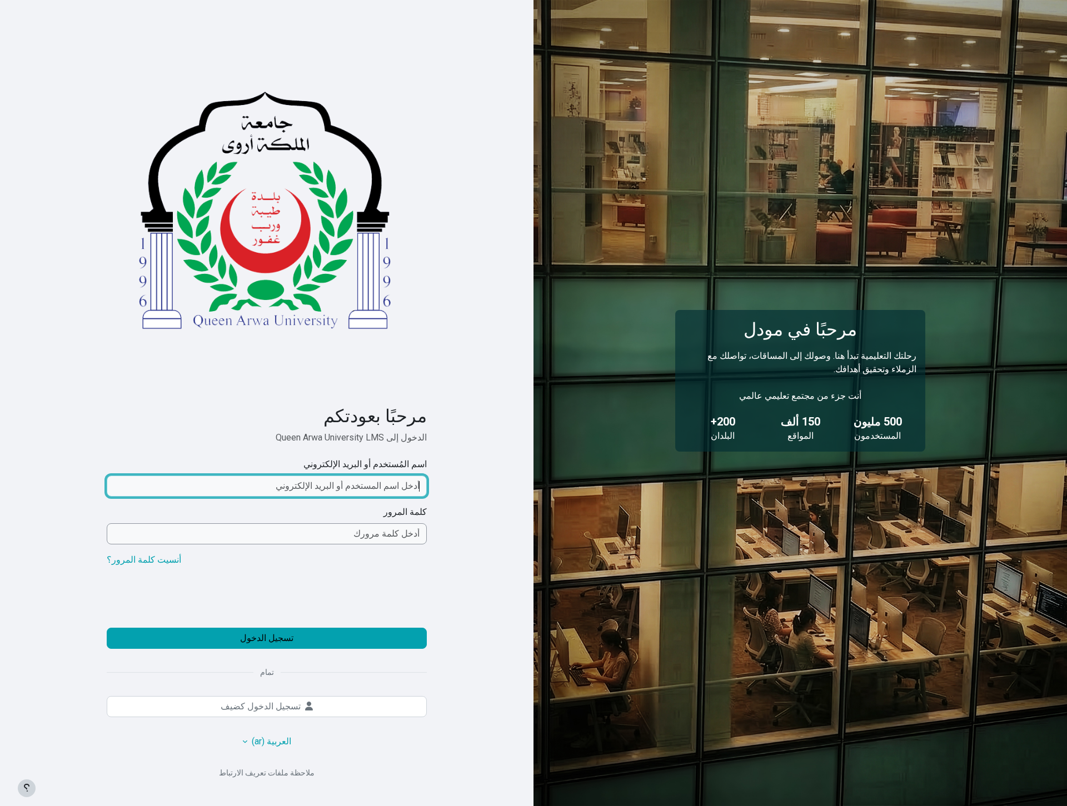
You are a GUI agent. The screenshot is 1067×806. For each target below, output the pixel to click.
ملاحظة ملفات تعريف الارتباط (267, 772)
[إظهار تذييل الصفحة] (27, 788)
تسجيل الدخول (266, 638)
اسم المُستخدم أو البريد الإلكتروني (365, 464)
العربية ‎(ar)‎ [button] (270, 741)
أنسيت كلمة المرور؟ (144, 559)
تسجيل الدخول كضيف (261, 706)
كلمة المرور (405, 512)
